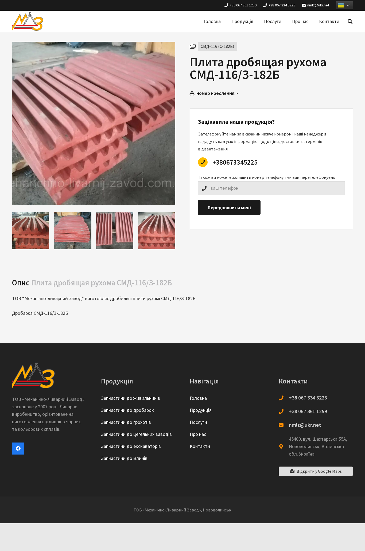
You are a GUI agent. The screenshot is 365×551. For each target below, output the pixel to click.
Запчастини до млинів (124, 458)
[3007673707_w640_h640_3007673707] (114, 230)
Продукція (201, 410)
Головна (198, 398)
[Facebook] (18, 449)
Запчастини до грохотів (126, 422)
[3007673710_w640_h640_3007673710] (72, 230)
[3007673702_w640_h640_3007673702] (156, 230)
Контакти (200, 446)
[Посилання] (27, 21)
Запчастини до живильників (130, 398)
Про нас (198, 434)
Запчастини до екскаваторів (131, 446)
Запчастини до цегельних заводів (136, 434)
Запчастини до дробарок (127, 410)
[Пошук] (350, 21)
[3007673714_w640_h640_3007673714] (30, 230)
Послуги (198, 422)
